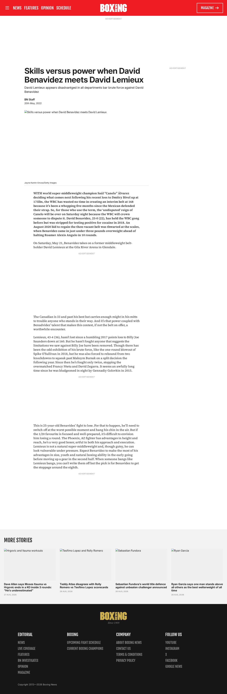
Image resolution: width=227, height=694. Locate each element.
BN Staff (29, 99)
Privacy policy (125, 660)
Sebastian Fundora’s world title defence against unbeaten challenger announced (141, 585)
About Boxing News (129, 643)
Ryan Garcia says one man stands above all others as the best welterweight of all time (197, 587)
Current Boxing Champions (85, 649)
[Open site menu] (7, 8)
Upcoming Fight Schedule (84, 643)
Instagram (172, 649)
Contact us (123, 649)
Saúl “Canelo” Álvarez (113, 193)
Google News (173, 666)
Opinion (47, 7)
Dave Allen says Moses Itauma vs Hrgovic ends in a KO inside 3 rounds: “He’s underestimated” (28, 587)
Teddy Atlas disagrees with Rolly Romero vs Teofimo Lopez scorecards (84, 585)
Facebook (171, 660)
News (17, 7)
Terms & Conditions (129, 654)
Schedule (63, 7)
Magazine (207, 8)
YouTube (170, 643)
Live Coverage (26, 649)
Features (31, 7)
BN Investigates (28, 660)
